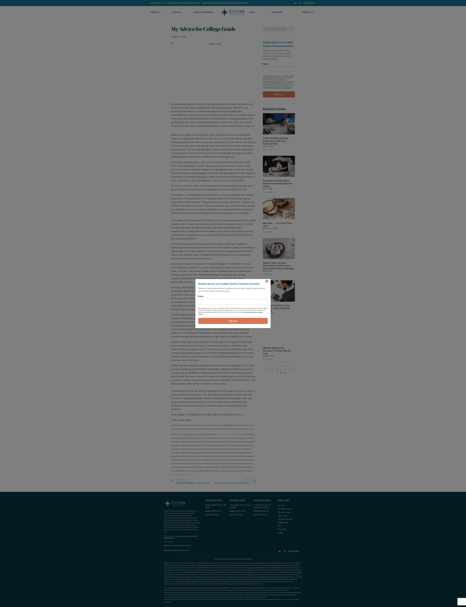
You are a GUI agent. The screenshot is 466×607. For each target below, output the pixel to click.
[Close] (267, 281)
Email (201, 296)
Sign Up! (233, 321)
